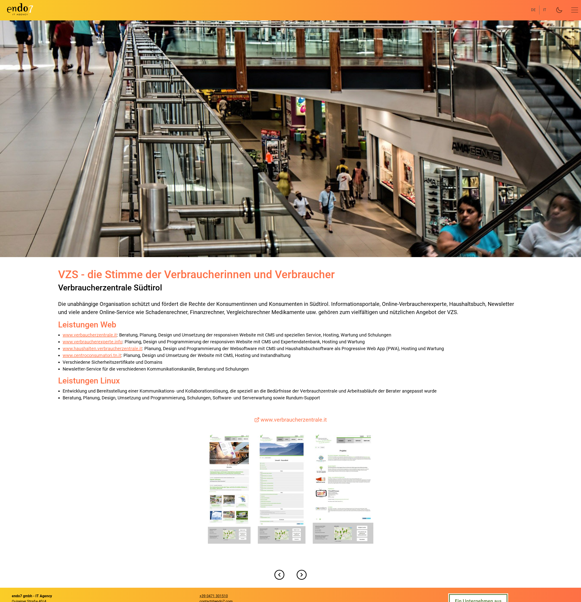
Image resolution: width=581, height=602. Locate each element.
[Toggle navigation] (574, 10)
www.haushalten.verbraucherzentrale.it (102, 348)
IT (544, 10)
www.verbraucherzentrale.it (294, 420)
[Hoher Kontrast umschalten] (559, 10)
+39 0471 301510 (213, 596)
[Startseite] (17, 9)
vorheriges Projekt (279, 574)
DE (533, 10)
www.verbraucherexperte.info (92, 341)
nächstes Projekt (301, 574)
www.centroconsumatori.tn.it (92, 355)
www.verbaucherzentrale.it (90, 335)
